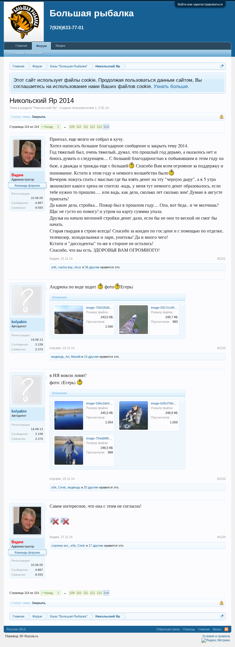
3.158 (39, 344)
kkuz (78, 267)
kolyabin (19, 322)
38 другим (92, 267)
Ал (67, 356)
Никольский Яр (45, 108)
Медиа (60, 45)
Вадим (54, 258)
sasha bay (65, 267)
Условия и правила (216, 636)
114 (106, 126)
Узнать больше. (171, 86)
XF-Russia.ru (28, 636)
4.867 (39, 202)
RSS (226, 629)
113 (99, 126)
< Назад (47, 126)
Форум (41, 46)
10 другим (91, 356)
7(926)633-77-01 (67, 27)
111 (85, 126)
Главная (21, 45)
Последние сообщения (25, 53)
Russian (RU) (16, 629)
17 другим (96, 545)
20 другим (91, 487)
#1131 (221, 258)
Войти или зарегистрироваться (200, 4)
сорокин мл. (60, 545)
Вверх (217, 629)
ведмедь (57, 356)
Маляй (76, 356)
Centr (62, 487)
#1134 (221, 537)
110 (78, 126)
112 (92, 126)
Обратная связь (168, 629)
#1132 (221, 348)
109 (72, 126)
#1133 (221, 478)
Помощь (189, 629)
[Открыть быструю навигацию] (222, 66)
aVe (53, 267)
